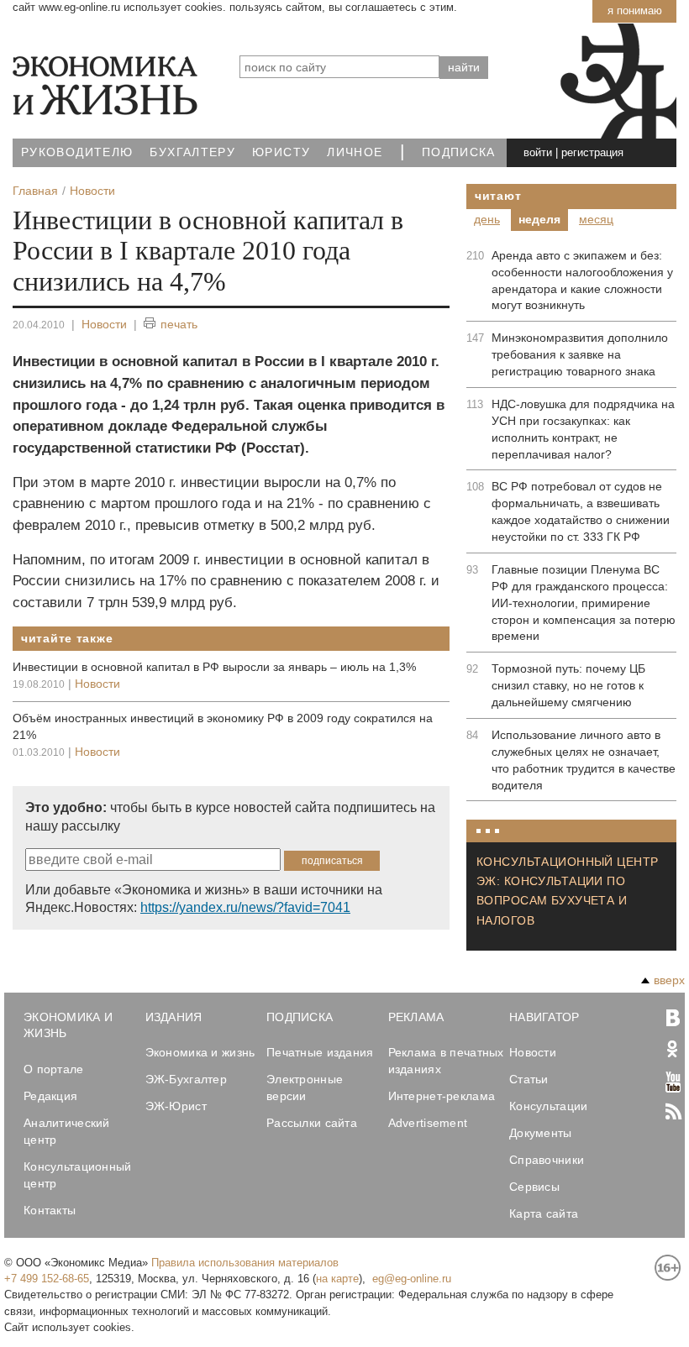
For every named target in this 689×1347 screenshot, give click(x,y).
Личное (354, 152)
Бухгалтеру (192, 152)
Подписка (459, 152)
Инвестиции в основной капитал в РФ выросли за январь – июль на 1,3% (214, 667)
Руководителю (77, 152)
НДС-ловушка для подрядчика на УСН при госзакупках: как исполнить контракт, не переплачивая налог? (583, 429)
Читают (498, 195)
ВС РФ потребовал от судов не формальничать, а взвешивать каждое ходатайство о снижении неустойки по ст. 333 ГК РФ (581, 511)
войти (537, 152)
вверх (669, 980)
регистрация (592, 152)
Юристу (281, 152)
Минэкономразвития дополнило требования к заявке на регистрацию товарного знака (580, 354)
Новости (104, 324)
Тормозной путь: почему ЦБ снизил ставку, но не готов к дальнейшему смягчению (568, 685)
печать (178, 324)
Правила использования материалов (245, 1262)
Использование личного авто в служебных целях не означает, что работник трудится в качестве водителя (584, 760)
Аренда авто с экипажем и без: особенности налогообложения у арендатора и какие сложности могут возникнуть (582, 280)
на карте (337, 1278)
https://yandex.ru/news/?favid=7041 (245, 907)
